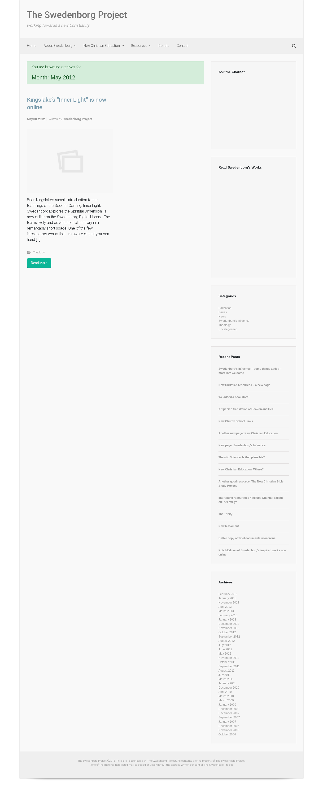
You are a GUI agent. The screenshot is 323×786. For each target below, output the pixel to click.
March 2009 (226, 700)
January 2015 (227, 598)
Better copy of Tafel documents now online (246, 538)
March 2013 (226, 611)
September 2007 (229, 717)
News (222, 316)
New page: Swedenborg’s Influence (242, 445)
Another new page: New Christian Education (248, 433)
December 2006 (228, 726)
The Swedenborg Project (77, 14)
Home (31, 46)
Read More (39, 263)
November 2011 (228, 658)
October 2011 (227, 662)
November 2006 (228, 730)
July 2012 (224, 645)
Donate (163, 46)
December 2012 (228, 623)
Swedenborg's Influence (233, 320)
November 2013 (228, 602)
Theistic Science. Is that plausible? (241, 457)
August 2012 (226, 641)
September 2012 (229, 636)
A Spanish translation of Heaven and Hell (245, 409)
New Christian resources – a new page (244, 385)
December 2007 (228, 713)
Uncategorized (227, 329)
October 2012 (227, 632)
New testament (228, 526)
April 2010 (225, 692)
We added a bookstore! (233, 397)
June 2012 (225, 649)
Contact (182, 46)
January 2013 (227, 619)
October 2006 (227, 734)
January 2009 (227, 704)
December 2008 (228, 709)
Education (224, 308)
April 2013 (225, 606)
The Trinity (225, 514)
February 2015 (227, 594)
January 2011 (227, 683)
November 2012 (228, 628)
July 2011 (224, 675)
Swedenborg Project (77, 119)
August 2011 (226, 670)
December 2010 (228, 687)
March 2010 (226, 696)
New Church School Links (235, 421)
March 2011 (226, 679)
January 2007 (227, 721)
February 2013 (227, 615)
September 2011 (229, 666)
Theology (39, 252)
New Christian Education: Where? (241, 469)
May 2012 (224, 653)
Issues (222, 312)
